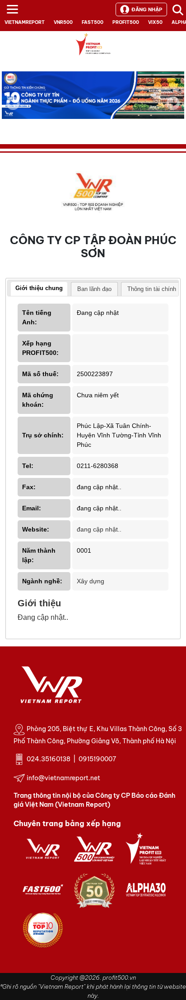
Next (173, 109)
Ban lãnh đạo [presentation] (94, 289)
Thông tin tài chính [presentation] (151, 289)
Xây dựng (90, 581)
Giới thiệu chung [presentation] (39, 288)
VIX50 (155, 22)
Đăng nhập (146, 9)
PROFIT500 (125, 22)
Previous (13, 103)
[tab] (39, 289)
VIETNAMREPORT (25, 22)
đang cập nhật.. (99, 529)
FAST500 (92, 22)
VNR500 (63, 22)
